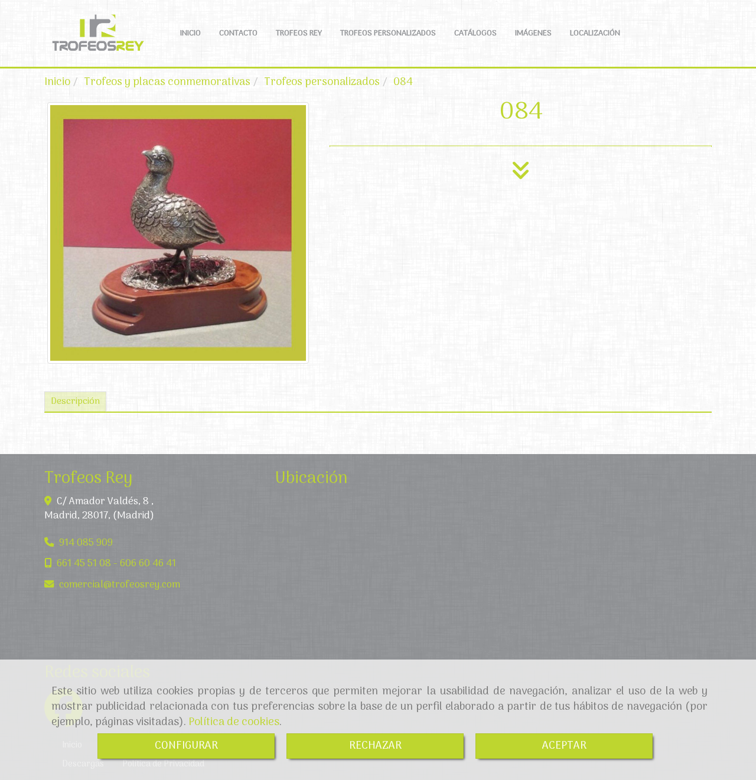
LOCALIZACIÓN (595, 33)
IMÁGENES (533, 33)
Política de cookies (233, 722)
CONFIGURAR (186, 746)
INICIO (190, 33)
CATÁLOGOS (475, 33)
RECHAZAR (375, 746)
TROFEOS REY (299, 33)
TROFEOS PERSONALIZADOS (388, 33)
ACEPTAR (564, 746)
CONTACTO (238, 33)
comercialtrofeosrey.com (119, 585)
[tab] (75, 401)
